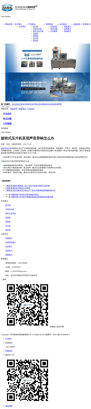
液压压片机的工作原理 (17, 188)
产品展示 (32, 24)
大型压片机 (37, 29)
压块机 (35, 33)
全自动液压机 (42, 104)
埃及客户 (67, 26)
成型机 (35, 36)
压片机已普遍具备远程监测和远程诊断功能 (32, 197)
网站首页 (8, 24)
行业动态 (53, 26)
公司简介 (22, 26)
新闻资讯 (49, 24)
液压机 (35, 40)
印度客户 (67, 29)
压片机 (35, 26)
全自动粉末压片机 (30, 104)
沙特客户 (8, 246)
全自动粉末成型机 (54, 104)
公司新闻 (53, 31)
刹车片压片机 (38, 31)
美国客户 (67, 31)
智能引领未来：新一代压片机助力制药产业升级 (27, 186)
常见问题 (53, 29)
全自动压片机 (17, 104)
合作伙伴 (63, 24)
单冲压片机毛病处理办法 (25, 194)
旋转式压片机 (6, 148)
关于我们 (18, 24)
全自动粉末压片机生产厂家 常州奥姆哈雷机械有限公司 (30, 190)
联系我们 (86, 24)
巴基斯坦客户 (10, 242)
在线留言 (76, 24)
